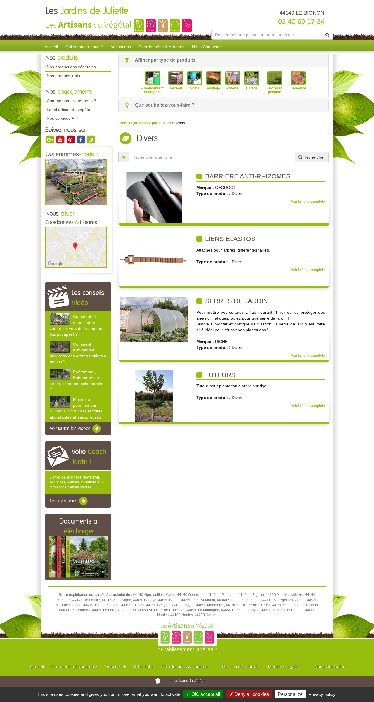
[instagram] (91, 139)
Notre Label (144, 666)
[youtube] (61, 139)
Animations (120, 46)
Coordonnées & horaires (184, 666)
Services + (115, 666)
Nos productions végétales (71, 67)
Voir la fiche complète (308, 202)
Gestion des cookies (241, 666)
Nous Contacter (206, 46)
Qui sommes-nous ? (84, 46)
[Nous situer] (76, 247)
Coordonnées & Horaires (161, 46)
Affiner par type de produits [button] (164, 60)
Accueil (51, 46)
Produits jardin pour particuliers (145, 123)
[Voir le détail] (60, 319)
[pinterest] (71, 139)
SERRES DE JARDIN (235, 301)
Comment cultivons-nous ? (71, 100)
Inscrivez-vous (64, 501)
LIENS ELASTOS (229, 238)
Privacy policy (322, 694)
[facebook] (81, 139)
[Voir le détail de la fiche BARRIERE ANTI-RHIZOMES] (154, 197)
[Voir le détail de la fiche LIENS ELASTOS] (154, 260)
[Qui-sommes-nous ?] (76, 182)
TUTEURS (219, 375)
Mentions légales (284, 666)
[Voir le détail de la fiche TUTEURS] (154, 396)
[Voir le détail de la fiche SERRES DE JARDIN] (154, 319)
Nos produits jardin (64, 75)
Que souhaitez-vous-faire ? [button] (164, 105)
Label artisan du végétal (69, 109)
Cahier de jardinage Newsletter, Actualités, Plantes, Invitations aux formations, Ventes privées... (76, 482)
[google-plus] (50, 139)
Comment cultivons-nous (74, 666)
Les (87, 11)
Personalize (290, 694)
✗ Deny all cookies (249, 694)
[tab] (223, 60)
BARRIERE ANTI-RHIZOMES (246, 176)
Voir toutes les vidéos (71, 428)
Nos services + (60, 118)
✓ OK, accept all (203, 694)
